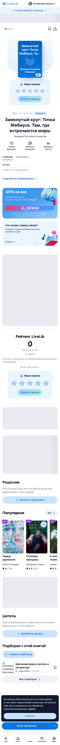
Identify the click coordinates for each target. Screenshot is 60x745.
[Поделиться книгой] (55, 29)
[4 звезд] (36, 90)
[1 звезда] (17, 90)
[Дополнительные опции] (54, 726)
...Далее (31, 709)
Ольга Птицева (10, 564)
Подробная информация (18, 178)
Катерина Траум (35, 564)
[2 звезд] (23, 90)
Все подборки (28, 679)
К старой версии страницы (28, 10)
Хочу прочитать (27, 725)
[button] (30, 59)
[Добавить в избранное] (49, 29)
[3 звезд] (30, 90)
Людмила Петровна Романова (30, 136)
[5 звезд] (42, 90)
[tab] (7, 157)
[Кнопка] (20, 524)
